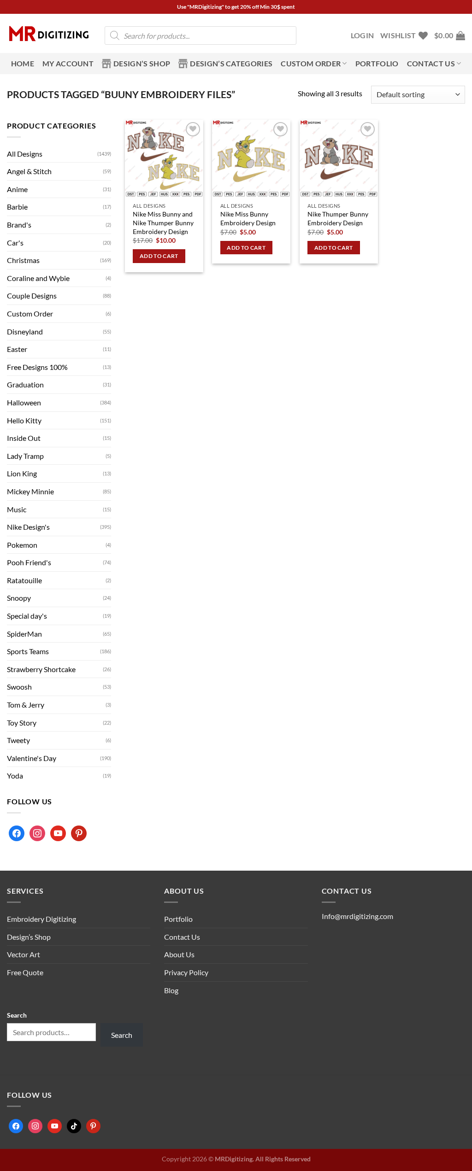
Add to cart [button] (159, 256)
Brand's (19, 224)
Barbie (17, 206)
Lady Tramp (25, 455)
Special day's (27, 615)
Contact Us (182, 936)
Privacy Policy (186, 972)
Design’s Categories (231, 63)
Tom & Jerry (25, 704)
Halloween (24, 402)
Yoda (15, 775)
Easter (17, 349)
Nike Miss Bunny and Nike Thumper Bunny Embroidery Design (163, 222)
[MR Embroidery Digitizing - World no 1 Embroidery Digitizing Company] (49, 34)
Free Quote (25, 972)
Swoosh (19, 686)
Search (17, 1015)
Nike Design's (28, 526)
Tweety (18, 740)
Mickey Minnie (30, 491)
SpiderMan (24, 633)
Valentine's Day (31, 758)
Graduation (25, 384)
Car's (15, 242)
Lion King (22, 473)
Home (22, 63)
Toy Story (21, 722)
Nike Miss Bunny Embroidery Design (248, 218)
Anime (17, 189)
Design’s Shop (141, 63)
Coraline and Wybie (38, 278)
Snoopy (19, 597)
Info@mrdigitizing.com (357, 916)
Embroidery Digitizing (41, 918)
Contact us (431, 63)
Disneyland (25, 331)
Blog (171, 990)
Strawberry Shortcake (41, 669)
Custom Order (311, 63)
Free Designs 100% (37, 367)
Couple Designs (32, 295)
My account (68, 63)
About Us (179, 954)
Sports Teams (28, 651)
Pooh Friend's (29, 562)
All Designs (24, 153)
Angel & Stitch (29, 171)
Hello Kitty (24, 420)
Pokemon (22, 544)
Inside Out (24, 437)
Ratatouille (24, 580)
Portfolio (377, 63)
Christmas (23, 260)
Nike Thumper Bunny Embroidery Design (337, 218)
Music (16, 509)
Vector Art (23, 954)
